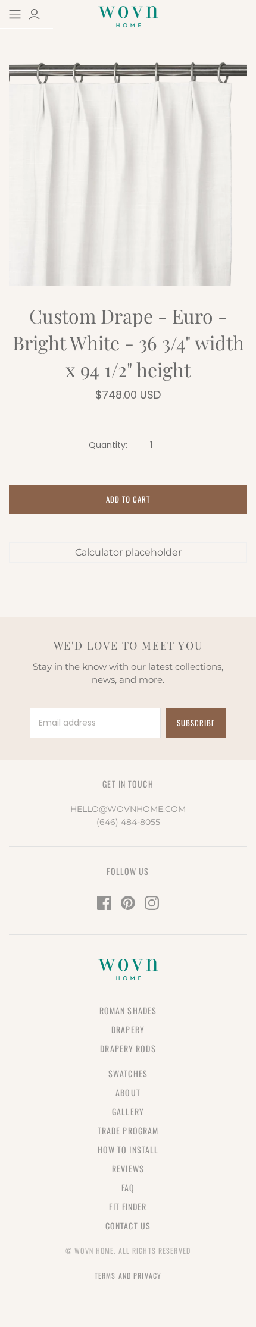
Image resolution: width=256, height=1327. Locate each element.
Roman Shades (128, 1010)
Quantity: (108, 445)
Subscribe (196, 723)
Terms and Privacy (128, 1275)
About (128, 1092)
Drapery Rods (127, 1048)
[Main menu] (15, 14)
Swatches (128, 1073)
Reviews (128, 1168)
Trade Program (128, 1130)
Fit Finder (127, 1206)
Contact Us (128, 1225)
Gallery (128, 1111)
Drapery (128, 1029)
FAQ (128, 1187)
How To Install (128, 1149)
